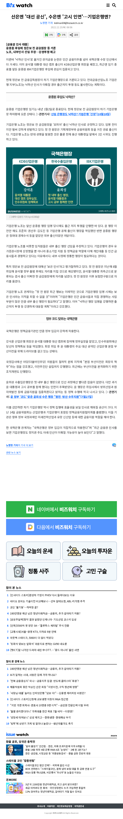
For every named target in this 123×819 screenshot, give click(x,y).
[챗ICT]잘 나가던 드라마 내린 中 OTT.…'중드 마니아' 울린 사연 (44, 650)
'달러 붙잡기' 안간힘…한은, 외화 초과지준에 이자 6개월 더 (55, 746)
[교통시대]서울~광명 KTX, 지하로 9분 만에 (33, 632)
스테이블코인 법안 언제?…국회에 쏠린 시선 (47, 765)
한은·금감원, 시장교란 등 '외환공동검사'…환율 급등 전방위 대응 (58, 753)
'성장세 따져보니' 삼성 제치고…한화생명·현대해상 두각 (40, 717)
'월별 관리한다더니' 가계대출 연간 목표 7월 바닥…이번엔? (41, 711)
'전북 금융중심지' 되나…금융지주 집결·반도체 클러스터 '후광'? (44, 681)
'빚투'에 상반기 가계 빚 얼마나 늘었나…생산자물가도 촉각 (41, 723)
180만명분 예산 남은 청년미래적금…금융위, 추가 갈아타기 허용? (45, 613)
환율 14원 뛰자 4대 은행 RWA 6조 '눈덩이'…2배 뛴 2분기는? (56, 749)
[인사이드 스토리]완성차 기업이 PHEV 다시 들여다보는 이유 (42, 595)
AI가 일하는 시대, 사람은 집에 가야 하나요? (33, 675)
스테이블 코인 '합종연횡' (20, 761)
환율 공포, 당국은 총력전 (20, 741)
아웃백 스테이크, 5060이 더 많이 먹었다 (31, 638)
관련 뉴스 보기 (13, 452)
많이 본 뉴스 (13, 587)
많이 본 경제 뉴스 (15, 661)
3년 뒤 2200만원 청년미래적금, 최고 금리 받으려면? (51, 784)
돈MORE (11, 780)
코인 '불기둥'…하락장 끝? (24, 607)
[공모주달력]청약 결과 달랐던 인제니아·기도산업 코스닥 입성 (43, 619)
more (114, 735)
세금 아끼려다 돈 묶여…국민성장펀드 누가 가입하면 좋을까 (55, 788)
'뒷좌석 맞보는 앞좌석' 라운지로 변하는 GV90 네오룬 (38, 644)
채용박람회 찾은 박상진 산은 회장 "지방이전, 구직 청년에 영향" (44, 687)
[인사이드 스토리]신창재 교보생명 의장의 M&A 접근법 (39, 699)
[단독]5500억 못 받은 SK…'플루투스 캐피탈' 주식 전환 (39, 625)
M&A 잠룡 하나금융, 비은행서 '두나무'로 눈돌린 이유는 (53, 772)
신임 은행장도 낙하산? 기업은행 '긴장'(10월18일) (81, 114)
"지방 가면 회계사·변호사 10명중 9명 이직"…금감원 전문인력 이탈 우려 (49, 705)
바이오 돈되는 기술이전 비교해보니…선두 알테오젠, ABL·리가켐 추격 (47, 601)
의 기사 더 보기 (19, 445)
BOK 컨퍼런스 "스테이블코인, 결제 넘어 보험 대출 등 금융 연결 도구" (60, 768)
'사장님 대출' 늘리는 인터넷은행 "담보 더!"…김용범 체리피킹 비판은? (48, 693)
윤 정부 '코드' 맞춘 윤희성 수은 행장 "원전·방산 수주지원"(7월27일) (51, 397)
